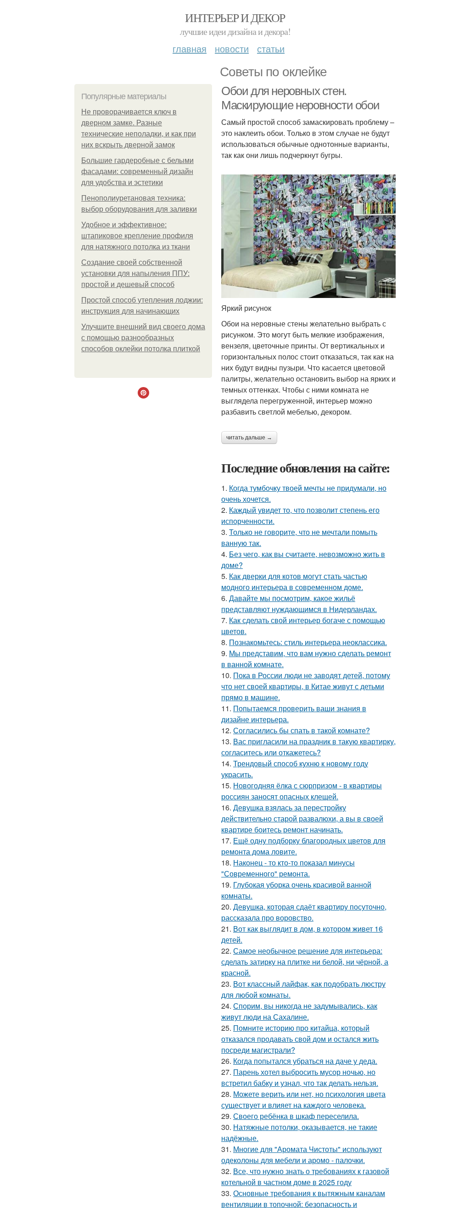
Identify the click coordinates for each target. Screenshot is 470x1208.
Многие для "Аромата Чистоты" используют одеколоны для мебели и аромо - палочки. (301, 1154)
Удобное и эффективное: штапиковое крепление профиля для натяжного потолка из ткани (137, 236)
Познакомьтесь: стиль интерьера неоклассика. (308, 642)
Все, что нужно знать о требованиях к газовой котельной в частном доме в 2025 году (305, 1176)
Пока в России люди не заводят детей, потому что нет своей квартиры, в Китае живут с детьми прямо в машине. (305, 686)
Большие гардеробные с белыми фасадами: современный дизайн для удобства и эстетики (137, 171)
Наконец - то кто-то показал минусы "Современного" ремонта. (288, 868)
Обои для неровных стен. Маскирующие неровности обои (300, 98)
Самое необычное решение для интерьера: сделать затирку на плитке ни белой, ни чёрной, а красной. (304, 961)
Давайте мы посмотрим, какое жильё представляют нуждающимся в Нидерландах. (299, 603)
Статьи (271, 48)
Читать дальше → (249, 437)
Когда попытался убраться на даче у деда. (305, 1061)
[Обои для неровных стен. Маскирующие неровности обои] (308, 236)
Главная (190, 48)
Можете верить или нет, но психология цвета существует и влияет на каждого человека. (303, 1099)
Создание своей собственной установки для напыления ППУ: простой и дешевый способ (135, 273)
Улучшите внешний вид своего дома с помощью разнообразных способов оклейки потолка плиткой (143, 338)
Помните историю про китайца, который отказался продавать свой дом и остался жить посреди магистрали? (300, 1039)
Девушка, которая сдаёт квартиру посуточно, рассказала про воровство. (303, 912)
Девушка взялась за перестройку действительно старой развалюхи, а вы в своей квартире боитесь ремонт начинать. (302, 818)
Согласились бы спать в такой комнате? (301, 730)
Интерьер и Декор (235, 17)
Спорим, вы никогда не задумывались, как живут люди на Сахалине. (299, 1011)
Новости (232, 48)
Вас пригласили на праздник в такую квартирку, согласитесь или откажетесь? (308, 747)
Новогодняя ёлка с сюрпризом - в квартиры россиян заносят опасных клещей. (301, 791)
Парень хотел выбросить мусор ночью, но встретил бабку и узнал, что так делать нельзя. (299, 1077)
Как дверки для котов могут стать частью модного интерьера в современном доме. (294, 581)
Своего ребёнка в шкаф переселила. (296, 1116)
